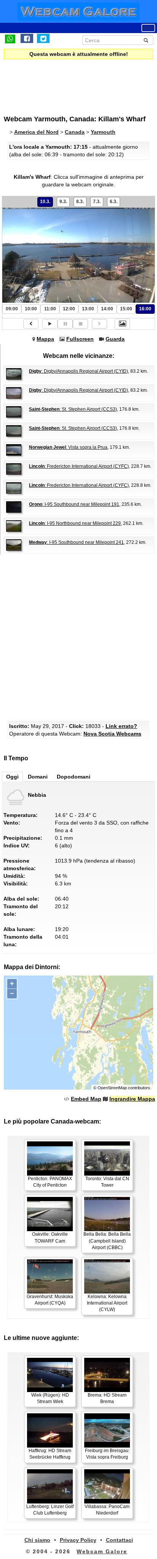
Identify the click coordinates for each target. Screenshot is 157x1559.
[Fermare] (80, 324)
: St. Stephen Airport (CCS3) (73, 409)
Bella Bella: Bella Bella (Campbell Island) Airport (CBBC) (107, 1241)
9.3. (63, 201)
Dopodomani (73, 777)
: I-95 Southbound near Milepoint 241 (76, 542)
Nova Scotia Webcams (112, 734)
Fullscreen (80, 339)
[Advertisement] (67, 82)
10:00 (31, 308)
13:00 (88, 308)
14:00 (107, 308)
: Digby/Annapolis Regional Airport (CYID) (78, 371)
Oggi (12, 777)
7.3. (97, 201)
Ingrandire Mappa (132, 1099)
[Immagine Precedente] (30, 324)
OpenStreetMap (112, 1087)
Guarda (115, 339)
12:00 (69, 308)
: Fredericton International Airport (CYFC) (79, 466)
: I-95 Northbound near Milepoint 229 (75, 523)
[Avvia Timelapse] (50, 324)
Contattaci (119, 1540)
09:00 (12, 308)
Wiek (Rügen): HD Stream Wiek (50, 1398)
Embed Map (86, 1099)
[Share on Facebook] (27, 38)
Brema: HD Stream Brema (107, 1398)
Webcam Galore (102, 1551)
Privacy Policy (78, 1540)
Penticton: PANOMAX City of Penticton (50, 1182)
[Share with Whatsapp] (10, 38)
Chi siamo (37, 1540)
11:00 (50, 308)
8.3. (80, 201)
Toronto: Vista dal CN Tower (107, 1182)
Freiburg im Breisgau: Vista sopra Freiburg (107, 1454)
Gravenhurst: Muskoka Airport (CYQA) (50, 1300)
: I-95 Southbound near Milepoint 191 (74, 504)
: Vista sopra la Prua (68, 447)
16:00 (145, 308)
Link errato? (121, 726)
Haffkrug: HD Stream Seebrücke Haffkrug (50, 1454)
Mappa (45, 339)
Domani (38, 777)
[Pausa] (65, 324)
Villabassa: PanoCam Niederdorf (107, 1510)
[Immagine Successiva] (99, 324)
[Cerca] (146, 40)
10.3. (45, 201)
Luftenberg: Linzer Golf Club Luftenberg (50, 1510)
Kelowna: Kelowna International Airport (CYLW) (107, 1303)
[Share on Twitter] (43, 38)
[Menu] (148, 28)
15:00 (126, 308)
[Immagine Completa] (122, 324)
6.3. (113, 201)
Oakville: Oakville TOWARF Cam (50, 1237)
